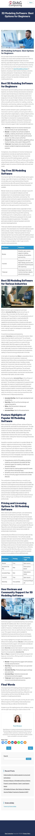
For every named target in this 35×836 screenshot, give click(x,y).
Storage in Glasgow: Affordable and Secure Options (17, 780)
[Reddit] (9, 742)
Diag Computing (9, 833)
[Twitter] (6, 742)
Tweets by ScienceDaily (10, 806)
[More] (25, 742)
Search (6, 756)
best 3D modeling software (21, 68)
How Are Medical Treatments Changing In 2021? (16, 792)
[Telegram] (21, 742)
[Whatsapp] (18, 742)
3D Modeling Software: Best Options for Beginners (17, 789)
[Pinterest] (15, 742)
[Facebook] (2, 742)
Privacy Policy (26, 833)
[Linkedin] (12, 742)
